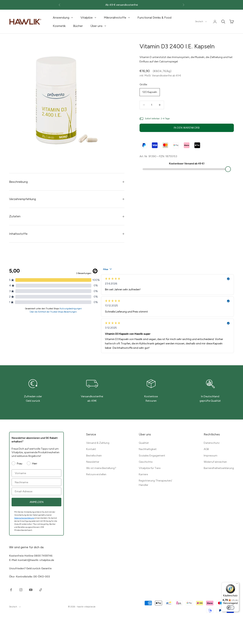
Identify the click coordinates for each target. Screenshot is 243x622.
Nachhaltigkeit (148, 449)
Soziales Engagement (152, 455)
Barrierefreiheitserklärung (219, 468)
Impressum (210, 455)
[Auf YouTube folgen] (31, 590)
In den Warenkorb (187, 127)
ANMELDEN (36, 502)
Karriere (143, 474)
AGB (206, 449)
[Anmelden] (215, 21)
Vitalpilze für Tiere (149, 468)
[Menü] (237, 584)
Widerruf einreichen (215, 461)
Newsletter (92, 461)
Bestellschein (94, 455)
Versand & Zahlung (97, 443)
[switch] (230, 607)
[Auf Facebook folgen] (11, 590)
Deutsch (199, 21)
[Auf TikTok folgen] (41, 590)
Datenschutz (211, 443)
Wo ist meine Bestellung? (101, 468)
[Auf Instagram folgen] (21, 590)
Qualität (144, 443)
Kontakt (91, 449)
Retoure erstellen (96, 474)
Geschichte (145, 461)
